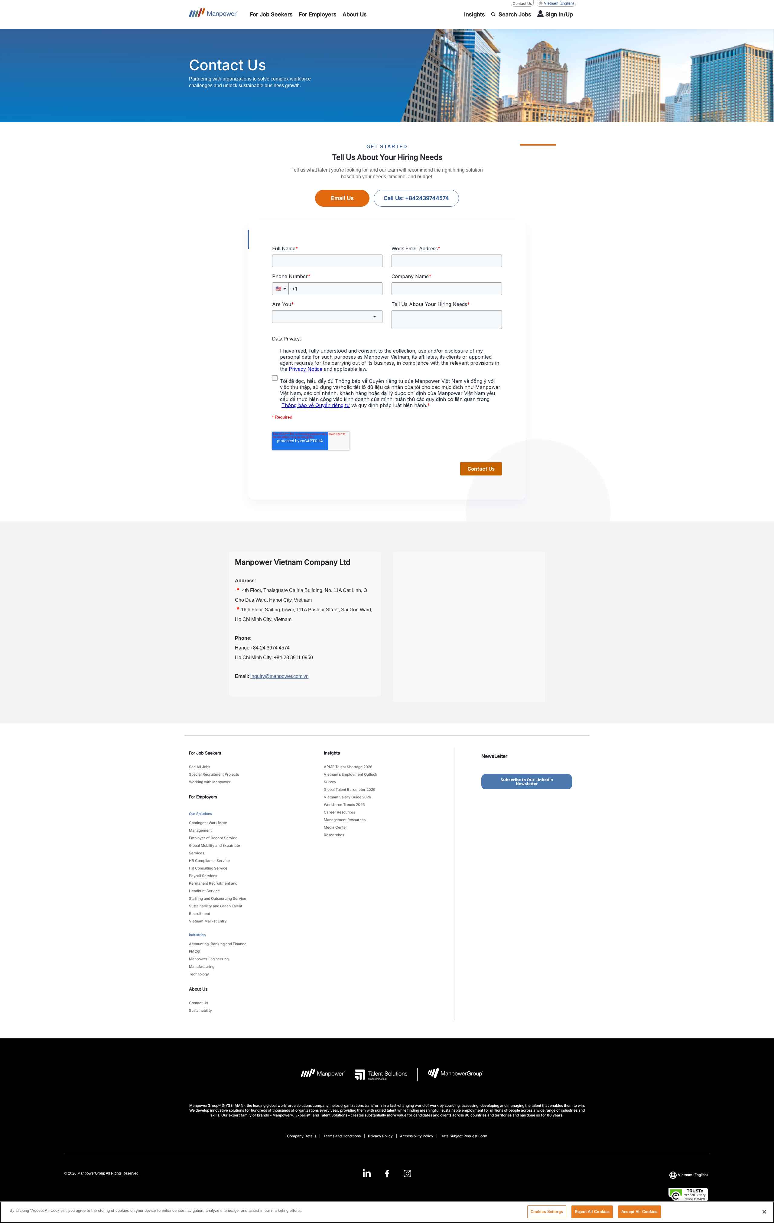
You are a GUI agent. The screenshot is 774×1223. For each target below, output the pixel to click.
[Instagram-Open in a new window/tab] (407, 1173)
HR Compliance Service (209, 860)
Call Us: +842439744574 (416, 198)
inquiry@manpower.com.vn (279, 676)
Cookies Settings (547, 1211)
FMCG (194, 951)
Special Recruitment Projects (214, 774)
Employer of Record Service (213, 838)
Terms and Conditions (342, 1136)
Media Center (335, 827)
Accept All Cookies (639, 1211)
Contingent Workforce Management (208, 826)
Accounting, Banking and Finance (217, 944)
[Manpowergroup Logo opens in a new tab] (450, 1075)
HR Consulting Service (208, 868)
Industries (197, 934)
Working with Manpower (210, 782)
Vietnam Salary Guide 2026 (347, 797)
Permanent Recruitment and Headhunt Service (213, 887)
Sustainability (200, 1010)
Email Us (342, 198)
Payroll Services (203, 875)
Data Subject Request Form (464, 1136)
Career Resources (339, 812)
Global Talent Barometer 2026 (350, 789)
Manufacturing (201, 966)
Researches (334, 835)
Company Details (301, 1136)
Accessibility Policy (416, 1136)
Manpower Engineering (209, 959)
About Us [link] (198, 988)
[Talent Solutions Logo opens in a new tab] (376, 1075)
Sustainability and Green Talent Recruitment (215, 910)
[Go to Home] (213, 14)
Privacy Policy (380, 1136)
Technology (199, 974)
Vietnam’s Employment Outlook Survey (350, 778)
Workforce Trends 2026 (344, 804)
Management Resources (345, 819)
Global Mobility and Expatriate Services (214, 849)
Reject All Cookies (592, 1211)
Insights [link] (332, 752)
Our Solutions (200, 813)
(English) (559, 3)
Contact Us (522, 3)
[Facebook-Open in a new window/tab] (387, 1173)
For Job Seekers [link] (205, 752)
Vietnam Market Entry (208, 921)
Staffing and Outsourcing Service (217, 898)
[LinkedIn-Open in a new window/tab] (367, 1172)
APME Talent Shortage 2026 (348, 766)
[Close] (764, 1211)
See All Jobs (199, 766)
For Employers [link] (203, 796)
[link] (386, 1173)
